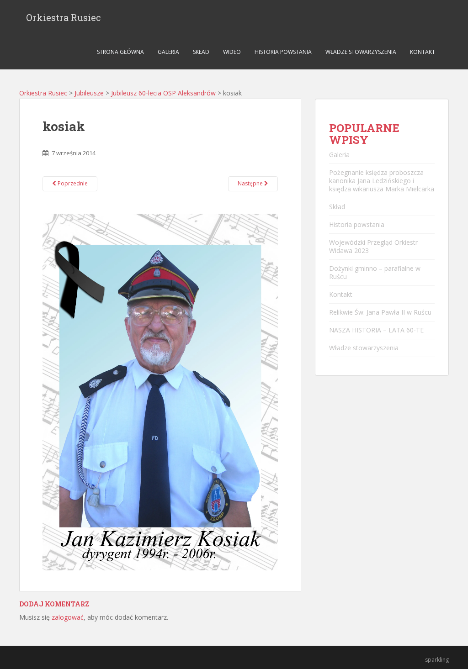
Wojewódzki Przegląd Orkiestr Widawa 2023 (373, 246)
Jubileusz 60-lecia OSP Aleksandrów (163, 93)
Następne (251, 183)
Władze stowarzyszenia (360, 52)
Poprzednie (72, 183)
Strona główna (120, 52)
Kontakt (422, 52)
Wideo (232, 52)
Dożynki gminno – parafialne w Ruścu (374, 272)
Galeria (168, 52)
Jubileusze (89, 93)
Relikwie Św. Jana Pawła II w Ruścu (380, 312)
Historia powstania (283, 52)
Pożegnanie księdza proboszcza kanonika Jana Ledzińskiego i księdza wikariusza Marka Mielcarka (381, 180)
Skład (201, 52)
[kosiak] (160, 391)
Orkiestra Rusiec (63, 17)
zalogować (68, 617)
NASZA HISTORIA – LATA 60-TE (376, 330)
